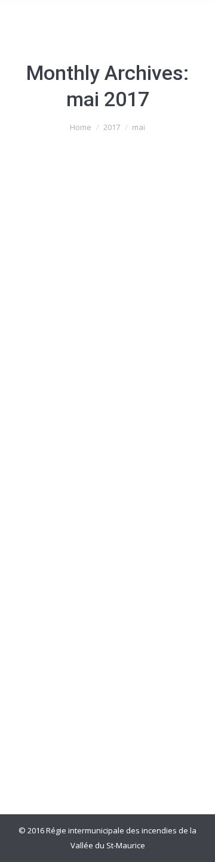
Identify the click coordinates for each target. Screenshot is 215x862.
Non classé (47, 446)
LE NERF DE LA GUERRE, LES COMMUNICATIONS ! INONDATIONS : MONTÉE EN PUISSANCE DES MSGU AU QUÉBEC (104, 388)
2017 (111, 127)
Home (80, 127)
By (106, 446)
